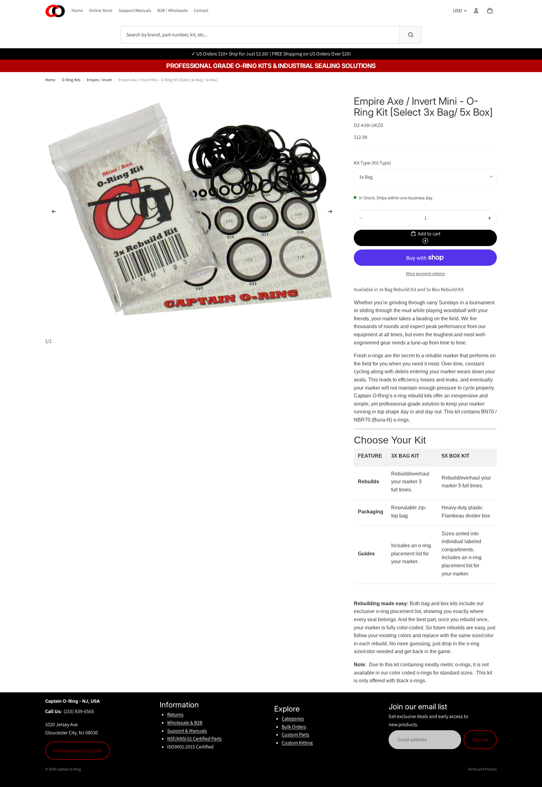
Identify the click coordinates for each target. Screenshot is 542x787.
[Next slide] (332, 213)
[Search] (411, 34)
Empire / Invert (99, 79)
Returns (175, 714)
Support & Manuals (187, 730)
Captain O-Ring (69, 769)
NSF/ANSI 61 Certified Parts (194, 738)
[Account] (476, 11)
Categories (293, 718)
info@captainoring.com (77, 750)
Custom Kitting (297, 742)
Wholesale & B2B (184, 722)
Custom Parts (295, 734)
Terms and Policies (482, 769)
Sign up (480, 739)
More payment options (425, 273)
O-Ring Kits (71, 79)
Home (50, 79)
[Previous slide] (52, 213)
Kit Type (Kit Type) (372, 163)
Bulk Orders (294, 726)
